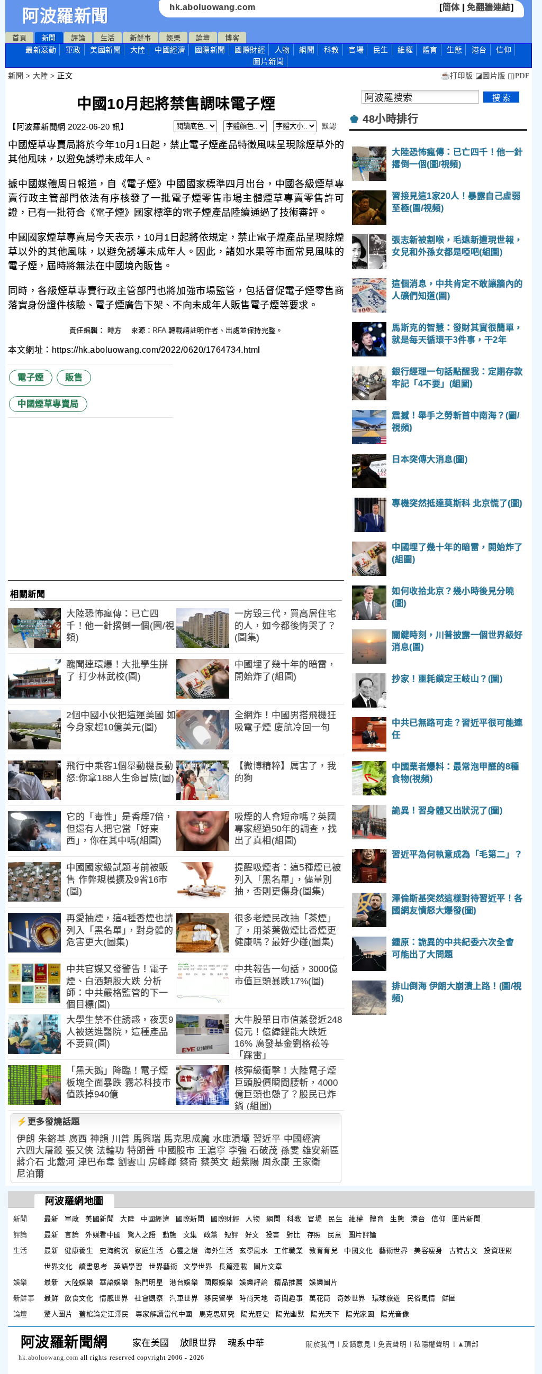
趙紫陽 (245, 1162)
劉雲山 (132, 1162)
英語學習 (128, 1266)
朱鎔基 (52, 1139)
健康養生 (79, 1250)
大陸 (138, 49)
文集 (190, 1235)
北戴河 (61, 1162)
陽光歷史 (255, 1314)
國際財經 (249, 49)
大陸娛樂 (79, 1282)
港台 (479, 49)
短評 (231, 1235)
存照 (314, 1235)
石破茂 (264, 1151)
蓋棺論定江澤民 (104, 1314)
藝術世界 (393, 1250)
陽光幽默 (290, 1314)
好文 (252, 1235)
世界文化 (58, 1266)
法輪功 (110, 1151)
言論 (72, 1235)
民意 (335, 1235)
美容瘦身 (428, 1250)
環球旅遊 (386, 1298)
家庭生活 (148, 1250)
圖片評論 (362, 1235)
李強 (238, 1151)
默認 (329, 126)
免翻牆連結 (489, 7)
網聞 (306, 49)
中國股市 (176, 1151)
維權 (405, 49)
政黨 (211, 1235)
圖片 (268, 61)
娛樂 (173, 38)
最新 (40, 49)
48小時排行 (390, 119)
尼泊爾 (30, 1174)
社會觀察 (148, 1298)
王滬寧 (212, 1151)
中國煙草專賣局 (48, 403)
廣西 (78, 1139)
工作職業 (288, 1250)
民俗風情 (421, 1298)
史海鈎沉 (114, 1250)
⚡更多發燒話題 (48, 1121)
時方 (115, 330)
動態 (169, 1235)
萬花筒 (320, 1298)
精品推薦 (288, 1282)
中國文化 (358, 1250)
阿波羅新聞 (65, 15)
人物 (282, 49)
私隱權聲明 (432, 1344)
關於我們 (320, 1344)
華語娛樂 (114, 1282)
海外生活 (218, 1250)
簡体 (451, 7)
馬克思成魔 (187, 1139)
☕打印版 (456, 76)
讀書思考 (93, 1266)
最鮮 (51, 1298)
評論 (78, 38)
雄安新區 (320, 1151)
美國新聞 (105, 49)
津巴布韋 (96, 1162)
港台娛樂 (183, 1282)
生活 (108, 38)
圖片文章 (268, 1266)
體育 (430, 49)
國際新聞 (210, 49)
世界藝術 (163, 1266)
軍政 (73, 49)
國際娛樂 (218, 1282)
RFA (159, 330)
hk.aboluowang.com (212, 7)
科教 (331, 49)
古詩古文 (463, 1250)
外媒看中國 (103, 1235)
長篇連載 (233, 1266)
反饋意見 (356, 1344)
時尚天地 (253, 1298)
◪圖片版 (490, 76)
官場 (356, 49)
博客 (232, 38)
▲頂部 (468, 1344)
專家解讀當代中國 (164, 1314)
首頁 (19, 38)
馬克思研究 (217, 1314)
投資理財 (498, 1250)
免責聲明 (392, 1344)
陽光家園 (360, 1314)
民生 (381, 49)
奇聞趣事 (288, 1298)
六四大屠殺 (39, 1151)
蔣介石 (30, 1162)
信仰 (503, 49)
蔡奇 (188, 1162)
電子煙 (30, 377)
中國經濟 (170, 49)
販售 (74, 377)
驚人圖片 (58, 1314)
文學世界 (198, 1266)
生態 (454, 49)
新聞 (49, 38)
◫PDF (518, 76)
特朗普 (141, 1151)
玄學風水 (253, 1250)
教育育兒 (323, 1250)
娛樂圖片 (323, 1282)
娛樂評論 (253, 1282)
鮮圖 (449, 1298)
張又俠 (80, 1151)
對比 (293, 1235)
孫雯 (290, 1151)
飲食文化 (79, 1298)
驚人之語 (142, 1235)
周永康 (276, 1162)
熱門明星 (148, 1282)
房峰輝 (163, 1162)
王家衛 (307, 1162)
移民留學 (218, 1298)
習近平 (267, 1139)
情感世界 (114, 1298)
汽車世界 (183, 1298)
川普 (121, 1139)
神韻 (99, 1139)
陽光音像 (395, 1314)
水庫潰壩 (231, 1139)
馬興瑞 (147, 1139)
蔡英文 (215, 1162)
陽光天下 (325, 1314)
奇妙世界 (351, 1298)
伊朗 (25, 1139)
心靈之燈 (183, 1250)
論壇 (203, 38)
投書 (273, 1235)
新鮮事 (140, 38)
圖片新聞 (466, 1219)
